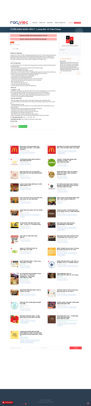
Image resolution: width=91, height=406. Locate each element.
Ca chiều (59, 323)
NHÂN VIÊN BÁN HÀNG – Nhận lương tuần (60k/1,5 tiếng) (30, 262)
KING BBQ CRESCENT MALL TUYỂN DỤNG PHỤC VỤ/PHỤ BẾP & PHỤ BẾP (30, 316)
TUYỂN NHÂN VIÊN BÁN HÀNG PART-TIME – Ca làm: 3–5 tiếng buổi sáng (30, 223)
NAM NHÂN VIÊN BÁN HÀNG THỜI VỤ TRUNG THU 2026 (30, 290)
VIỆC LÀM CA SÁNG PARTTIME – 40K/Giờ (29, 236)
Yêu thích (14, 126)
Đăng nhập (78, 22)
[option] (69, 63)
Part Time (32, 152)
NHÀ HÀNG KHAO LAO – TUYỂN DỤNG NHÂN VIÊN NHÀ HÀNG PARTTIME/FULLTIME (67, 317)
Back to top (23, 403)
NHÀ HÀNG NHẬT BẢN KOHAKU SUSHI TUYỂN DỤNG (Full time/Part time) (68, 236)
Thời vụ (22, 216)
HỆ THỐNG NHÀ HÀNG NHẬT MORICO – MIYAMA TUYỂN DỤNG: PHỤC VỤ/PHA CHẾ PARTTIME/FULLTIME (68, 185)
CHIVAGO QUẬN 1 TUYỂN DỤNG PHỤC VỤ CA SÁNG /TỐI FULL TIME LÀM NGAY (68, 210)
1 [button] (60, 72)
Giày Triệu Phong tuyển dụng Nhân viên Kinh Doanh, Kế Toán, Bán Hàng (31, 198)
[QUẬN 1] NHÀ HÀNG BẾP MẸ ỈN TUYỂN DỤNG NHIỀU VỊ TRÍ (31, 184)
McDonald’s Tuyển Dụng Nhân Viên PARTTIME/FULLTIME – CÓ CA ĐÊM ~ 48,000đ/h (30, 148)
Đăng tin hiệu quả (60, 22)
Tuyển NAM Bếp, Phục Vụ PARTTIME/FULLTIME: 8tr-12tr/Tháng (67, 274)
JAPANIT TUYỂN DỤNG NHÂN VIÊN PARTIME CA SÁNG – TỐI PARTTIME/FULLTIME (67, 161)
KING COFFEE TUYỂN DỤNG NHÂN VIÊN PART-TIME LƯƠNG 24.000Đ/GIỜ (68, 198)
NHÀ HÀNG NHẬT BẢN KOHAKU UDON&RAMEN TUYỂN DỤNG (66, 223)
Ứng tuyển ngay (23, 126)
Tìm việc (34, 22)
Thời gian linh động (72, 151)
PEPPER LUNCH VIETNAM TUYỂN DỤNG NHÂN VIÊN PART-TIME (68, 303)
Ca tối (22, 152)
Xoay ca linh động (61, 153)
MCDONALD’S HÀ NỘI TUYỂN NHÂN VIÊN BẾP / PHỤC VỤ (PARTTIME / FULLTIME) (68, 147)
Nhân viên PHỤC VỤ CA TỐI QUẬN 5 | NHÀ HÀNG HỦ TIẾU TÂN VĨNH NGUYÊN (31, 172)
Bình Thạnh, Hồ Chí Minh (16, 44)
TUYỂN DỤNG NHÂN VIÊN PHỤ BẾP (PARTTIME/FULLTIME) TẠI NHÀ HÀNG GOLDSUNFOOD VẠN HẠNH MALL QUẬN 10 (31, 333)
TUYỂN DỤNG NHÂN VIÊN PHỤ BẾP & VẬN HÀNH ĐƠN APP (30, 160)
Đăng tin (42, 22)
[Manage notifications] (88, 403)
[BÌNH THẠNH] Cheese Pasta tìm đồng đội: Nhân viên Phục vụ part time (68, 249)
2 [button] (61, 72)
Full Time (12, 42)
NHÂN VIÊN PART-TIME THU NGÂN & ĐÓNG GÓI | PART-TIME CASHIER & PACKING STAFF (67, 173)
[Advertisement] (45, 9)
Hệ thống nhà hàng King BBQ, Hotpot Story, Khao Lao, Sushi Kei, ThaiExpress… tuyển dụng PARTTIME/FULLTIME (30, 275)
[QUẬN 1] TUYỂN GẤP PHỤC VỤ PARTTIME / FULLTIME (28, 249)
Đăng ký (71, 22)
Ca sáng (22, 177)
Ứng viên (49, 22)
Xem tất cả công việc (65, 52)
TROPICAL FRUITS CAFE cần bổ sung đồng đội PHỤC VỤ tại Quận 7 (67, 290)
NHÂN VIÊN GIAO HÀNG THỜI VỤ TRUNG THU (31, 210)
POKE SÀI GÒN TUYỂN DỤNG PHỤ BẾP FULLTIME (30, 303)
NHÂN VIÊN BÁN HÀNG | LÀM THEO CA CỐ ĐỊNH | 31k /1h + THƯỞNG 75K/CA (68, 262)
